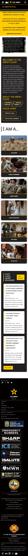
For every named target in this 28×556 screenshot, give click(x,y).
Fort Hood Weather (14, 502)
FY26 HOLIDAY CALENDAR (12, 118)
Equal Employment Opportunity (8, 414)
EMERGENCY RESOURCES (14, 33)
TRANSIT (16, 104)
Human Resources (5, 546)
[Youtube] (16, 553)
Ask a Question (20, 277)
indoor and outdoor (15, 47)
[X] (5, 382)
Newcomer (14, 196)
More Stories (8, 367)
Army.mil (14, 398)
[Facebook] (2, 382)
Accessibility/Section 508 (7, 407)
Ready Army (3, 409)
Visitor (14, 261)
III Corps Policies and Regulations (14, 508)
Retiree (14, 239)
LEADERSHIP (8, 102)
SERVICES (7, 104)
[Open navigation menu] (2, 2)
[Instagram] (9, 553)
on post (18, 49)
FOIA (2, 403)
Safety (2, 544)
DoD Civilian (14, 218)
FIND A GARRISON (14, 541)
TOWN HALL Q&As (9, 113)
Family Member (14, 174)
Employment (3, 401)
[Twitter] (13, 553)
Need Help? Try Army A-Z (6, 412)
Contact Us (3, 416)
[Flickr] (6, 553)
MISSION (18, 102)
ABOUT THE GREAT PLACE (12, 98)
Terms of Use (4, 405)
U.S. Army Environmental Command (9, 548)
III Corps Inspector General (14, 506)
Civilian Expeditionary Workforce (17, 546)
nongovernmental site (12, 515)
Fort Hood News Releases (9, 277)
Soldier (14, 153)
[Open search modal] (25, 2)
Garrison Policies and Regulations (14, 504)
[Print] (8, 382)
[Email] (11, 382)
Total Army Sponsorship (19, 543)
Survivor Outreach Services (7, 543)
